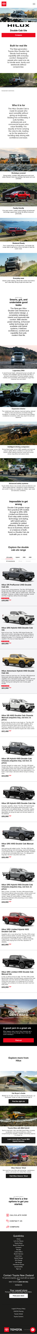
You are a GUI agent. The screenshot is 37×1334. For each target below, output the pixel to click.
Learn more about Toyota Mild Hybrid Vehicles (18, 1140)
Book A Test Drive (18, 1245)
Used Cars (18, 1256)
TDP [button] (10, 600)
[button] (33, 1330)
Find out (18, 1040)
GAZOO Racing (18, 1311)
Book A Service (18, 1254)
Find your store (18, 1296)
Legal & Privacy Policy (18, 1308)
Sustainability (18, 1266)
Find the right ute (18, 1101)
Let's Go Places (18, 1241)
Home (18, 1239)
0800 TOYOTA (18, 1282)
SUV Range (18, 1260)
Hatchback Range (18, 1264)
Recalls (18, 1249)
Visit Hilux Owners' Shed (18, 1176)
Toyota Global (18, 1314)
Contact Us (18, 1285)
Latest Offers (19, 1251)
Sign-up (18, 1269)
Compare (18, 35)
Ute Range (18, 1262)
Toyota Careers (18, 1316)
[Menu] (34, 4)
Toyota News (18, 1243)
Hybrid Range (18, 1258)
